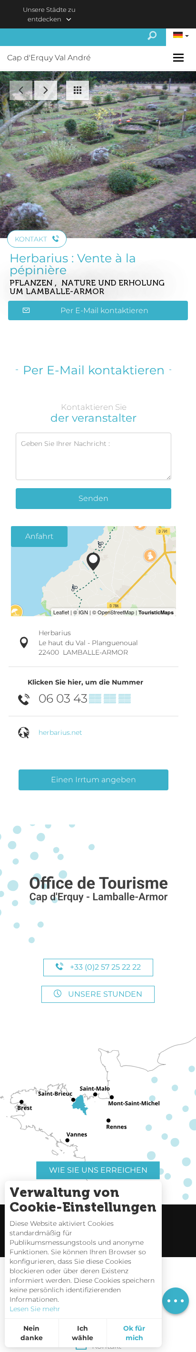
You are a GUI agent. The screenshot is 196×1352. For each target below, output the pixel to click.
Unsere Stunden (104, 994)
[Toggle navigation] (179, 58)
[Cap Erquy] (98, 890)
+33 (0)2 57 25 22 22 (104, 967)
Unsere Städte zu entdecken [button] (49, 14)
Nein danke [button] (31, 1333)
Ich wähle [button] (82, 1333)
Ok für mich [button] (134, 1333)
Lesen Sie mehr (35, 1309)
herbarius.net (60, 732)
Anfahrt (39, 536)
